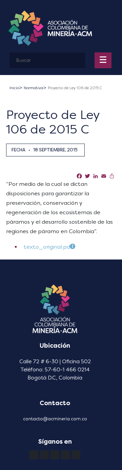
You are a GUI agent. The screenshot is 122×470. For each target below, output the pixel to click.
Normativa (33, 88)
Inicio (14, 88)
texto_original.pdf (47, 247)
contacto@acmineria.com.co (55, 418)
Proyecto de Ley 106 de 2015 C (75, 88)
